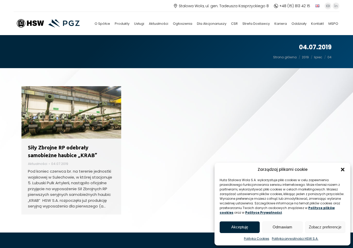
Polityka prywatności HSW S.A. (295, 238)
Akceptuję (239, 227)
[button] (342, 169)
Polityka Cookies (256, 238)
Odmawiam (282, 227)
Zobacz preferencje (325, 227)
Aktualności (37, 163)
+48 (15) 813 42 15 (294, 6)
